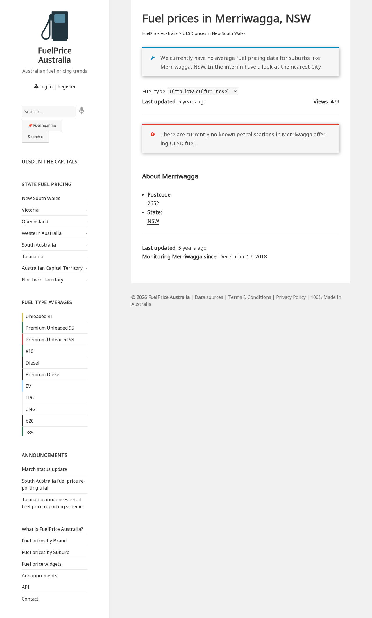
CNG (30, 409)
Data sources (209, 297)
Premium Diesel (43, 374)
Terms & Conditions (249, 297)
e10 (29, 351)
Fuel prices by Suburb (45, 552)
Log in (46, 86)
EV (28, 386)
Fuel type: (155, 91)
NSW (153, 220)
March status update (44, 469)
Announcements (44, 455)
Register (67, 86)
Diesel (33, 363)
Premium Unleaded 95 (50, 328)
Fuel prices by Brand (44, 540)
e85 (29, 432)
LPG (30, 397)
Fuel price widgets (42, 564)
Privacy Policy (291, 297)
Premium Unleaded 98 (50, 339)
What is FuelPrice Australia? (52, 529)
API (25, 587)
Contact (30, 599)
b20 (30, 421)
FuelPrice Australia (55, 55)
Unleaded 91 (39, 316)
